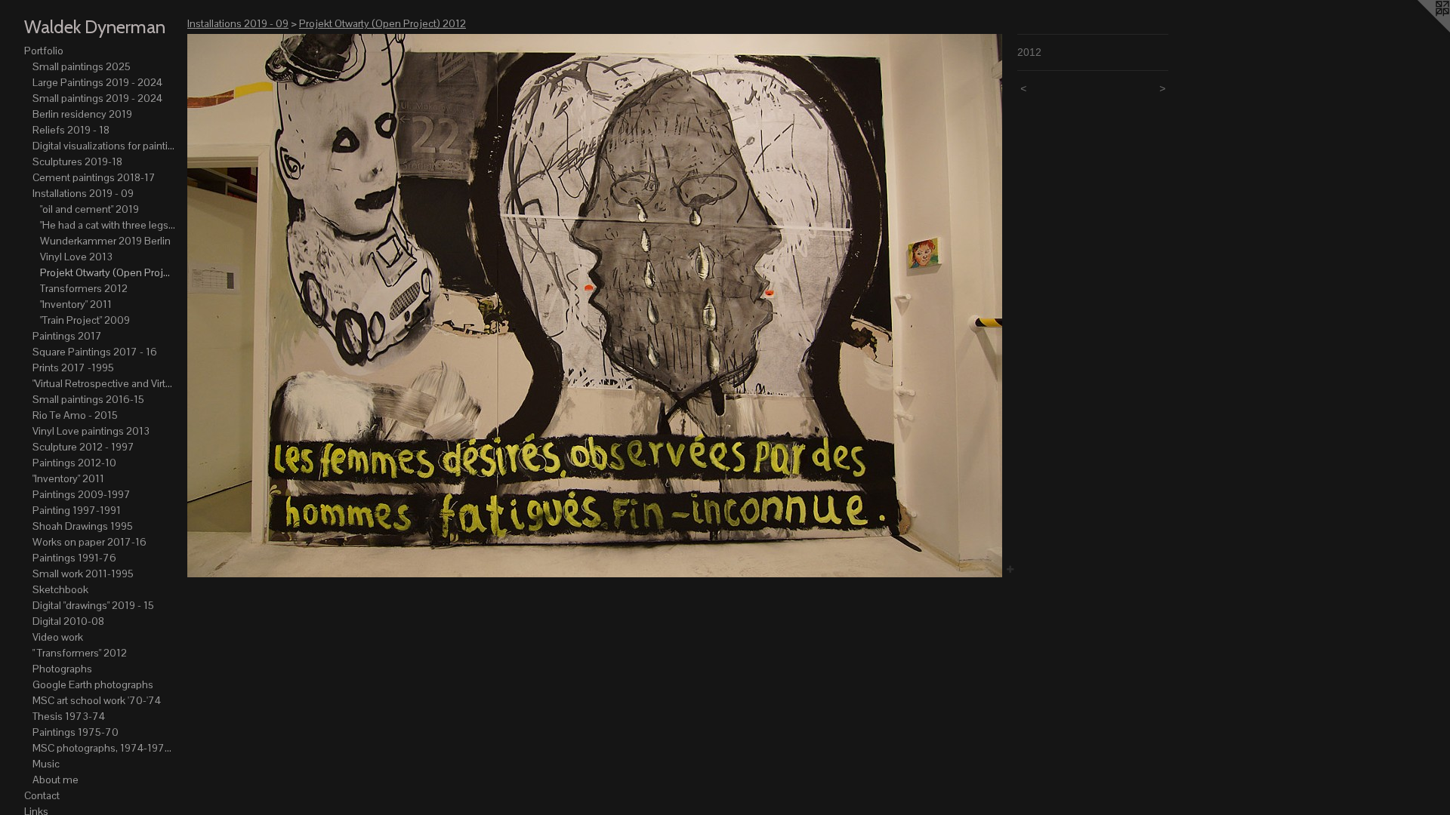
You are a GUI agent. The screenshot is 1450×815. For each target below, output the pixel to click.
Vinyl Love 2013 (76, 256)
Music (46, 763)
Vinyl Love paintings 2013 (91, 431)
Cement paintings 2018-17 (94, 177)
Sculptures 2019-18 (77, 161)
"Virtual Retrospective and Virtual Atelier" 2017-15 (104, 383)
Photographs (62, 668)
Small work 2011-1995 (83, 573)
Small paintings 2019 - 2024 (97, 98)
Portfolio (43, 50)
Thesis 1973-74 (68, 716)
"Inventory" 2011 (76, 304)
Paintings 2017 (67, 336)
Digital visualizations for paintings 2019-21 (104, 145)
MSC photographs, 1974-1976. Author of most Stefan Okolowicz (104, 748)
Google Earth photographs (92, 684)
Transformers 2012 (84, 288)
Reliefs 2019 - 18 (71, 130)
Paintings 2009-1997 (81, 494)
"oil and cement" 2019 (89, 209)
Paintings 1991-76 (74, 557)
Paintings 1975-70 (75, 732)
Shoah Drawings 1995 (82, 526)
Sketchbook (60, 589)
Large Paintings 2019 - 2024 (97, 82)
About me (55, 779)
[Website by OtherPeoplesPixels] (1420, 30)
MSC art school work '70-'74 (96, 700)
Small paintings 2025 (81, 66)
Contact (42, 795)
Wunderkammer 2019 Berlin (105, 241)
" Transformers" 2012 (79, 653)
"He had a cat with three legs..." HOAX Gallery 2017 (107, 225)
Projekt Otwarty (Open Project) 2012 (107, 272)
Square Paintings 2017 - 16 (94, 351)
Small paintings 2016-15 (88, 399)
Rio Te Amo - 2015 (75, 415)
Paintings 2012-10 (74, 462)
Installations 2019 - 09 (83, 193)
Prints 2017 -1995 (73, 367)
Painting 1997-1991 (76, 510)
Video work (57, 637)
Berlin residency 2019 (82, 114)
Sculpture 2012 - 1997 (83, 447)
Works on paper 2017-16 (89, 542)
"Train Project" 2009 (85, 320)
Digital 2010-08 (68, 621)
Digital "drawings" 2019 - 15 (93, 605)
